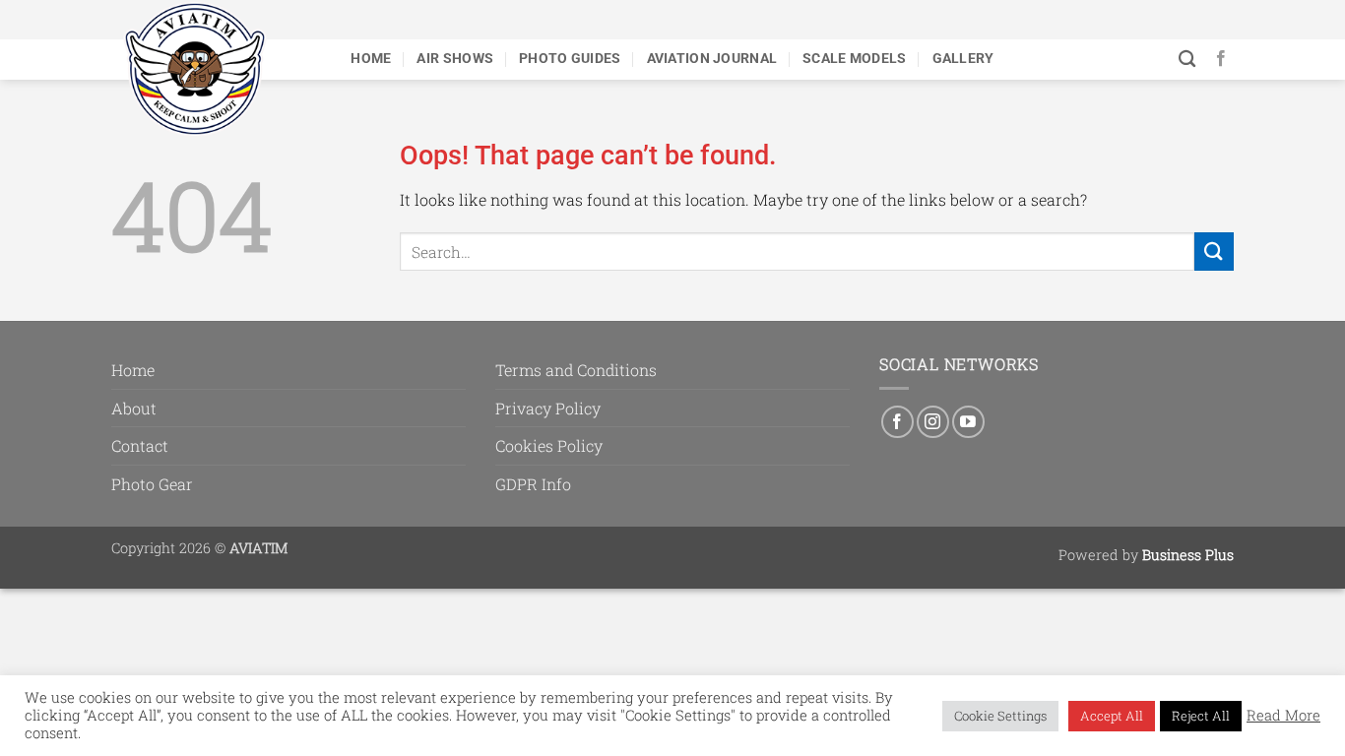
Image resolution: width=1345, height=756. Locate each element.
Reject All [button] (1201, 715)
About (134, 408)
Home (371, 58)
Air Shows (454, 58)
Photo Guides (569, 58)
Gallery (963, 58)
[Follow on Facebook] (1221, 59)
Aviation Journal (712, 58)
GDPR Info (533, 483)
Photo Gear (152, 483)
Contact (139, 445)
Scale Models (854, 58)
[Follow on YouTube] (968, 422)
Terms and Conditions (576, 369)
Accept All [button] (1111, 715)
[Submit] (1214, 251)
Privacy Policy (548, 408)
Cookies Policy (549, 445)
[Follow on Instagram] (933, 422)
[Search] (1187, 59)
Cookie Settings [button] (1000, 715)
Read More (1283, 715)
